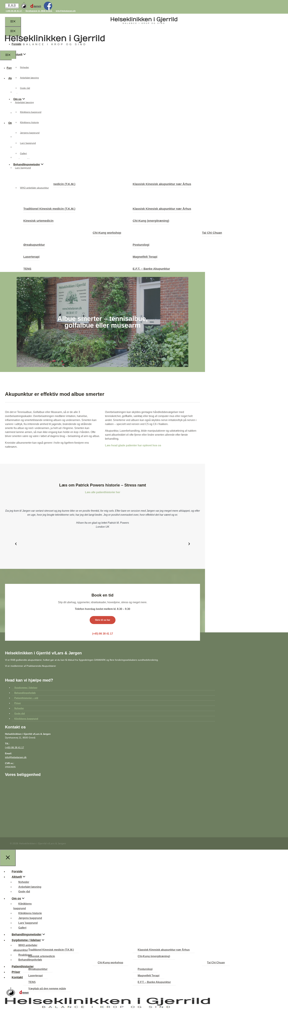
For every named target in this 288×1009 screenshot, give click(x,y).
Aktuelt (17, 54)
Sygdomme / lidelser (25, 687)
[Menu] (13, 22)
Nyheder (24, 67)
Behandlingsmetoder (27, 934)
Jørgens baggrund (30, 132)
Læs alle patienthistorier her (102, 492)
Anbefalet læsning (29, 77)
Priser (17, 703)
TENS (27, 268)
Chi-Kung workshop (107, 232)
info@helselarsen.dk (66, 11)
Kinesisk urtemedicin (38, 220)
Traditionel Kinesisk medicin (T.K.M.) (49, 208)
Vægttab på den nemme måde (47, 988)
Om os (16, 898)
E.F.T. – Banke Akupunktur (151, 268)
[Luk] (8, 858)
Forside (17, 871)
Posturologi (141, 244)
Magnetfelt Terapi (145, 256)
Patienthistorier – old (26, 698)
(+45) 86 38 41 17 (14, 11)
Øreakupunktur (34, 244)
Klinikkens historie (29, 122)
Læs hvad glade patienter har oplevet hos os (133, 445)
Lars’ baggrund (28, 143)
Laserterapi (31, 256)
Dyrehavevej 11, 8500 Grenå (39, 11)
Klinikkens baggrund (30, 112)
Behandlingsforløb (25, 692)
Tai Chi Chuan (212, 232)
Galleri (23, 153)
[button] (16, 544)
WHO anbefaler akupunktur (34, 187)
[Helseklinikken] (55, 48)
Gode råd (25, 88)
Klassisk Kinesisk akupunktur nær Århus (162, 184)
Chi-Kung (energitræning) (151, 220)
